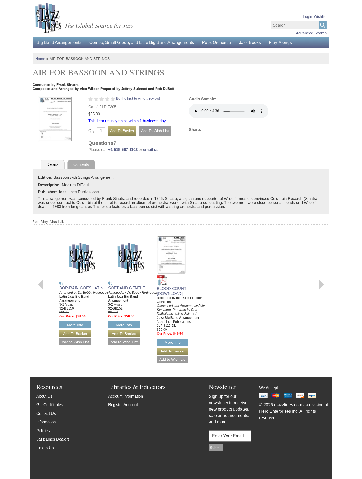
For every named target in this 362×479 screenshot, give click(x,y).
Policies (43, 430)
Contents (81, 164)
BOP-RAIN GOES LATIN (81, 288)
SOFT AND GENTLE (126, 288)
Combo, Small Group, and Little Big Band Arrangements (141, 42)
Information (46, 422)
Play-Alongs (280, 42)
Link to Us (45, 448)
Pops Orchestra (216, 42)
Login (307, 16)
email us (150, 149)
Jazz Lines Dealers (53, 439)
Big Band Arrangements (59, 42)
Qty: (92, 131)
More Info (75, 325)
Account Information (125, 396)
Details (53, 164)
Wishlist (320, 16)
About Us (44, 396)
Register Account (123, 404)
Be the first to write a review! (138, 99)
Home (40, 58)
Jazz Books (250, 42)
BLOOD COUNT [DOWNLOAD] (171, 291)
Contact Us (46, 413)
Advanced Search (311, 33)
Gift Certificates (49, 404)
